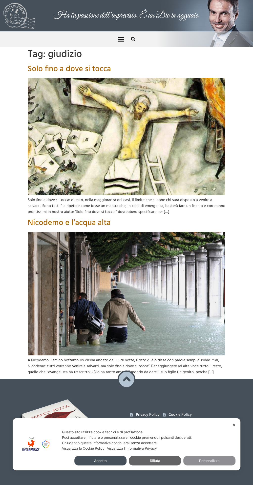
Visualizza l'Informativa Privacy (132, 448)
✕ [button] (233, 425)
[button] (121, 33)
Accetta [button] (100, 461)
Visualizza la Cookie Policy (83, 448)
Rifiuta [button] (155, 461)
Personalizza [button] (209, 461)
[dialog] (126, 444)
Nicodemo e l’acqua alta (69, 217)
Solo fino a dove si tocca (69, 63)
